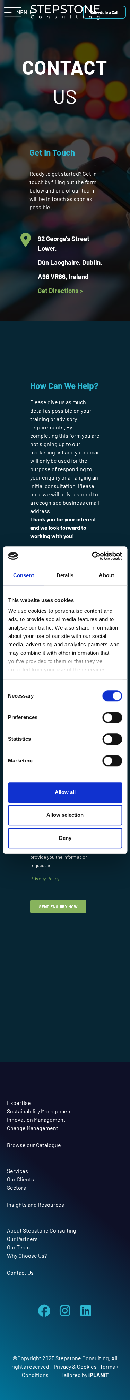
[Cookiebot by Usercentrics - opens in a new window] (92, 555)
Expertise (19, 1102)
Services (17, 1170)
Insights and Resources (35, 1204)
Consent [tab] (23, 575)
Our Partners (22, 1238)
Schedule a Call (104, 17)
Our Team (18, 1247)
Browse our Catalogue (34, 1145)
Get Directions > (60, 290)
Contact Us (20, 1272)
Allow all (65, 792)
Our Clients (20, 1179)
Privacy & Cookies (75, 1366)
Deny (65, 838)
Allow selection (65, 815)
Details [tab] (65, 575)
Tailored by (85, 1374)
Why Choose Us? (27, 1255)
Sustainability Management (39, 1111)
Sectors (16, 1187)
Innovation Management (36, 1119)
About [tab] (106, 575)
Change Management (32, 1127)
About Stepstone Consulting (41, 1230)
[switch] (112, 717)
